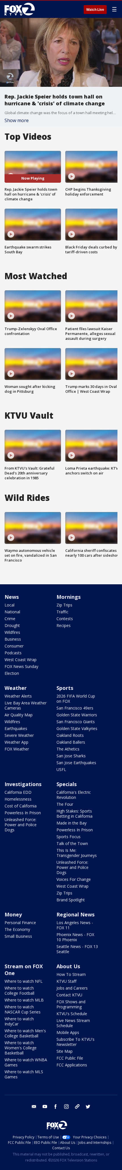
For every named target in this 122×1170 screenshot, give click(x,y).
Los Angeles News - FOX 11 (74, 925)
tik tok (77, 1106)
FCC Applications (71, 1065)
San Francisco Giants (75, 721)
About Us (68, 966)
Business (13, 639)
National (12, 611)
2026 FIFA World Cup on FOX (75, 698)
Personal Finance (20, 922)
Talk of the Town (72, 843)
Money (13, 914)
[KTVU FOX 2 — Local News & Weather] (21, 9)
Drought (12, 625)
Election (12, 673)
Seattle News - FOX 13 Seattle (77, 949)
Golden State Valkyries (76, 728)
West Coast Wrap (21, 659)
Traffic (62, 611)
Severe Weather (19, 735)
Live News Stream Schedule (73, 1023)
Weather (16, 687)
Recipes (63, 625)
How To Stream (71, 974)
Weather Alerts (18, 696)
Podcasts (13, 652)
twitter (87, 1106)
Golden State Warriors (76, 714)
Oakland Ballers (70, 742)
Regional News (75, 914)
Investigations (23, 784)
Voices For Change (73, 879)
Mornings (68, 596)
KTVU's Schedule (71, 1013)
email (34, 1106)
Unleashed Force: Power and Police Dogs (21, 824)
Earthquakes (16, 728)
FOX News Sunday (21, 666)
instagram (66, 1106)
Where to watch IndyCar (19, 1021)
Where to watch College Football (19, 990)
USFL (61, 769)
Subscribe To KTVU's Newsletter (75, 1042)
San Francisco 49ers (74, 708)
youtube (44, 1106)
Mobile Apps (67, 1032)
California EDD (18, 792)
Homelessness (18, 799)
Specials (66, 784)
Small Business (18, 936)
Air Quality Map (19, 714)
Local (9, 605)
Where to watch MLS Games (24, 1074)
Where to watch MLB (24, 1000)
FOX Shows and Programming (70, 1004)
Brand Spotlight (70, 899)
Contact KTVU (69, 995)
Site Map (64, 1051)
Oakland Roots (70, 735)
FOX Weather (17, 749)
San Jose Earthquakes (76, 762)
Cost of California (21, 806)
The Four (64, 804)
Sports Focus (68, 836)
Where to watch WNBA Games (26, 1062)
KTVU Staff (66, 981)
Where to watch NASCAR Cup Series (23, 1009)
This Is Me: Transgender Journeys (76, 853)
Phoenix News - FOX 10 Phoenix (75, 937)
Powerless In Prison (23, 812)
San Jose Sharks (71, 755)
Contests (64, 618)
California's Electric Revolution (73, 794)
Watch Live (95, 10)
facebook (55, 1106)
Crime (10, 618)
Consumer (14, 646)
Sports (64, 687)
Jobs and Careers (72, 988)
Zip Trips (64, 605)
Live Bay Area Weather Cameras (26, 705)
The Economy (17, 929)
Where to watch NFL (24, 981)
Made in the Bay (71, 823)
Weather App (16, 742)
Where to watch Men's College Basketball (25, 1033)
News (12, 596)
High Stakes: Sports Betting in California (74, 813)
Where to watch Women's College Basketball (21, 1048)
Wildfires (12, 632)
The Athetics (67, 749)
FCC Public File (69, 1058)
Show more (17, 120)
